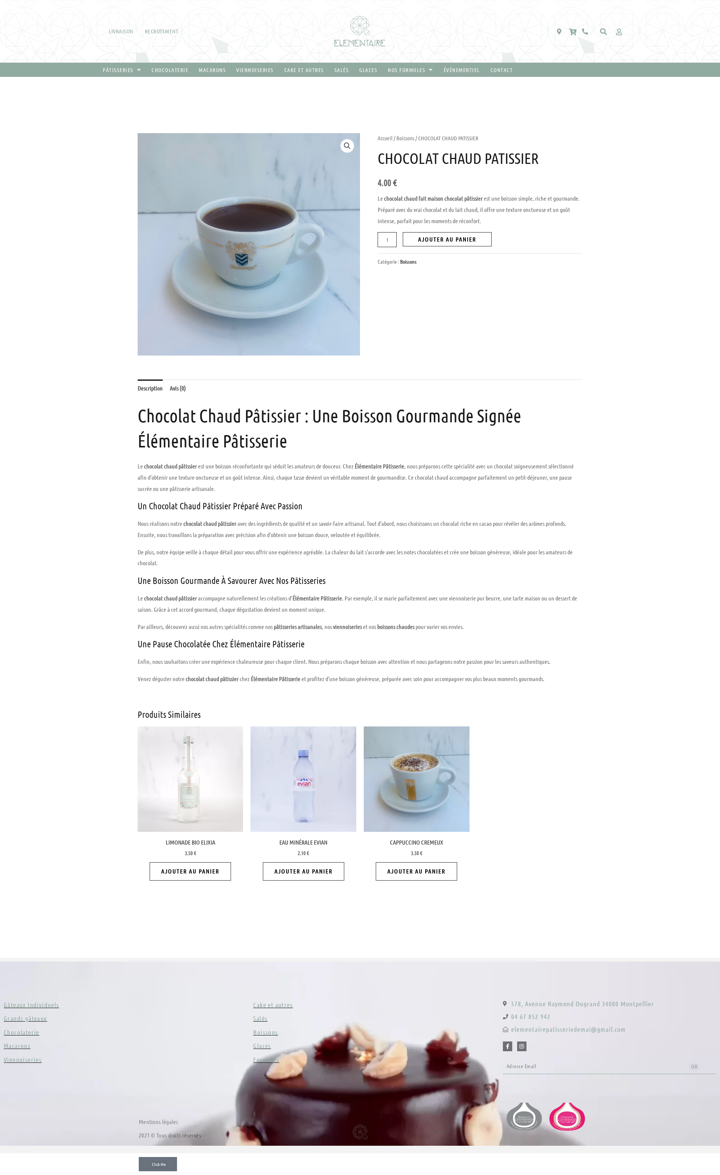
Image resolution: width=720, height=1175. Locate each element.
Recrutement (161, 31)
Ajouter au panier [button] (190, 871)
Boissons (405, 138)
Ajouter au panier (447, 239)
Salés (341, 69)
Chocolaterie (170, 69)
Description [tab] (150, 388)
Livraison (121, 31)
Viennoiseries (255, 69)
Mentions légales (158, 1121)
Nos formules (406, 69)
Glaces (368, 69)
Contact (501, 69)
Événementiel (462, 69)
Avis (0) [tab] (178, 388)
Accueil (385, 138)
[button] (603, 31)
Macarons (212, 69)
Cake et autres (304, 69)
